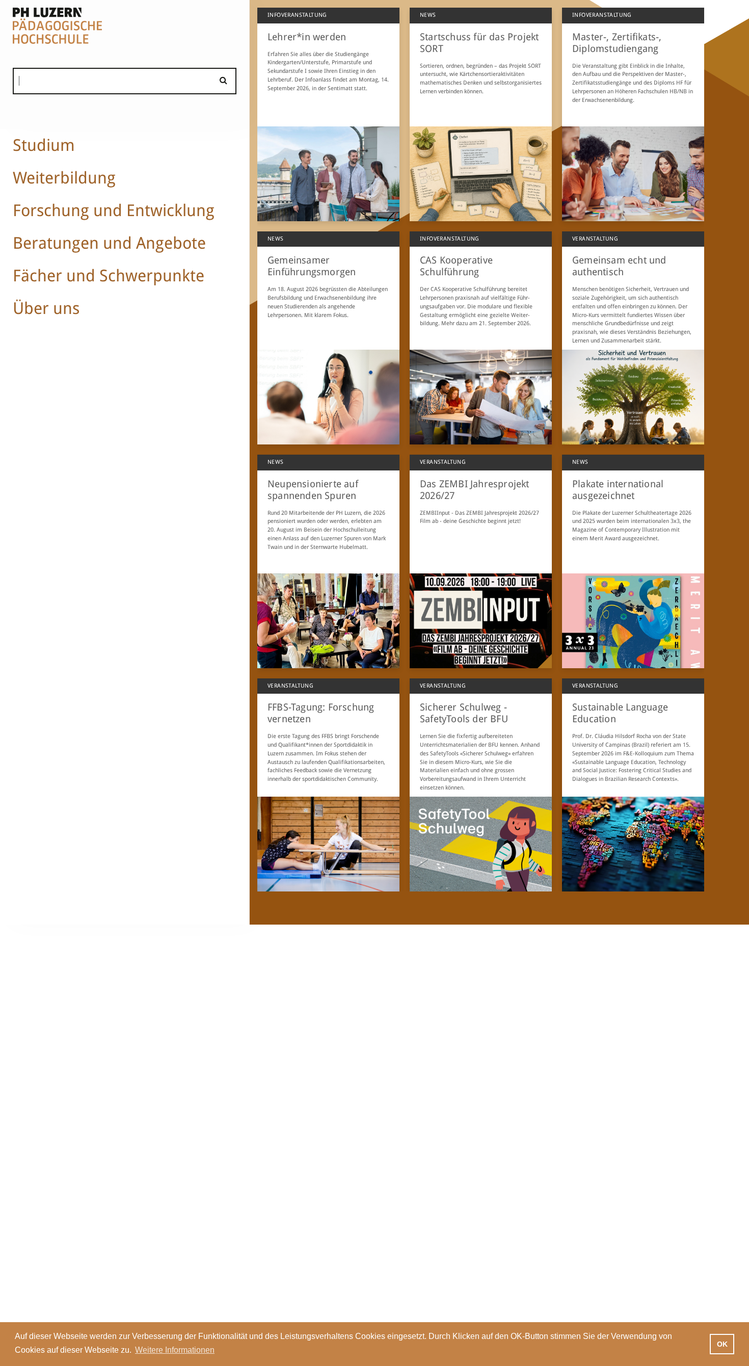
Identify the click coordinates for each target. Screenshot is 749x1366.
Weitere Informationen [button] (175, 1350)
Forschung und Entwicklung (114, 210)
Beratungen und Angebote (109, 243)
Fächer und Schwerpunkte (108, 275)
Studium (44, 145)
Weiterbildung (64, 178)
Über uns (46, 308)
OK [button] (722, 1344)
